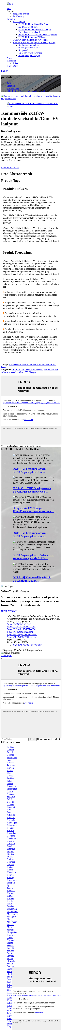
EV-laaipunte (19, 21)
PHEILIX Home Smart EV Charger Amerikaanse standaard (34, 30)
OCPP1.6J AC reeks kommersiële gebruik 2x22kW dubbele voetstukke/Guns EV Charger (29, 370)
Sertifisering (18, 16)
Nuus (9, 58)
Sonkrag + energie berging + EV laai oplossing (34, 42)
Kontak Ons (12, 66)
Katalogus (11, 60)
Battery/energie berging (29, 55)
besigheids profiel (21, 13)
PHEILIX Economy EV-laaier (32, 37)
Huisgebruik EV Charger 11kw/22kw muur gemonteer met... (33, 510)
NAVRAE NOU (9, 611)
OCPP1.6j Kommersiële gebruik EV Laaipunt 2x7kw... (32, 579)
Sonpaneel (23, 50)
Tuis (9, 8)
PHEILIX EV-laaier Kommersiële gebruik (37, 34)
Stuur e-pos (6, 655)
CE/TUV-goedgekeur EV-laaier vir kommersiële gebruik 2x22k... (33, 557)
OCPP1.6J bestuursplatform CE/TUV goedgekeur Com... (29, 470)
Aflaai (15, 63)
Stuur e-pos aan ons (10, 167)
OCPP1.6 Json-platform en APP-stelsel (30, 40)
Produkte (11, 19)
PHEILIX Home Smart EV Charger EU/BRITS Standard (34, 25)
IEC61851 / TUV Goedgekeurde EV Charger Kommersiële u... (32, 490)
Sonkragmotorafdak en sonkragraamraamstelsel (29, 46)
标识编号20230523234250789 (27, 645)
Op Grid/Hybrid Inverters (30, 53)
